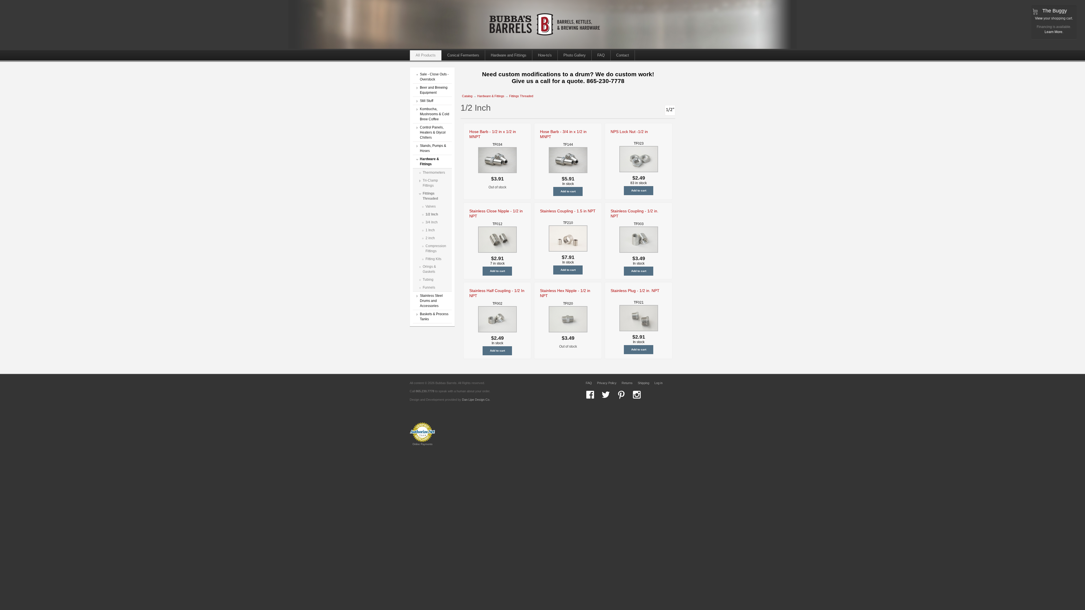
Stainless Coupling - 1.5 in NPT (568, 211)
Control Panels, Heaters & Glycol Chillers (433, 132)
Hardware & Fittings (490, 96)
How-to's (545, 55)
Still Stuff (426, 101)
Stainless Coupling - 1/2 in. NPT (634, 213)
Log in (658, 383)
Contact (622, 55)
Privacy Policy (607, 383)
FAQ (601, 55)
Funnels (429, 287)
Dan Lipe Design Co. (476, 399)
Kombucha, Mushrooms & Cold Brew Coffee (434, 114)
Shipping (643, 383)
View (1039, 18)
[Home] (545, 48)
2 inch (430, 238)
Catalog (467, 96)
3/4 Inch (432, 222)
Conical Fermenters (463, 55)
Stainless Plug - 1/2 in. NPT (635, 290)
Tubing (428, 280)
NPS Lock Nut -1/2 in (629, 131)
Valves (431, 206)
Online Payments (423, 444)
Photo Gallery (574, 55)
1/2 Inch (432, 214)
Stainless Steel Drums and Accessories (431, 301)
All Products (426, 55)
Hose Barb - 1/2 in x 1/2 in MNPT (492, 134)
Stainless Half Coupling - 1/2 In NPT (496, 293)
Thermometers (434, 173)
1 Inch (430, 230)
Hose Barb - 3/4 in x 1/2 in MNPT (563, 134)
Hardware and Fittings (508, 55)
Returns (627, 383)
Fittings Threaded (521, 96)
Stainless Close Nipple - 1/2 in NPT (496, 213)
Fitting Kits (433, 259)
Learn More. (1054, 32)
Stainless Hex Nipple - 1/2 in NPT (565, 293)
